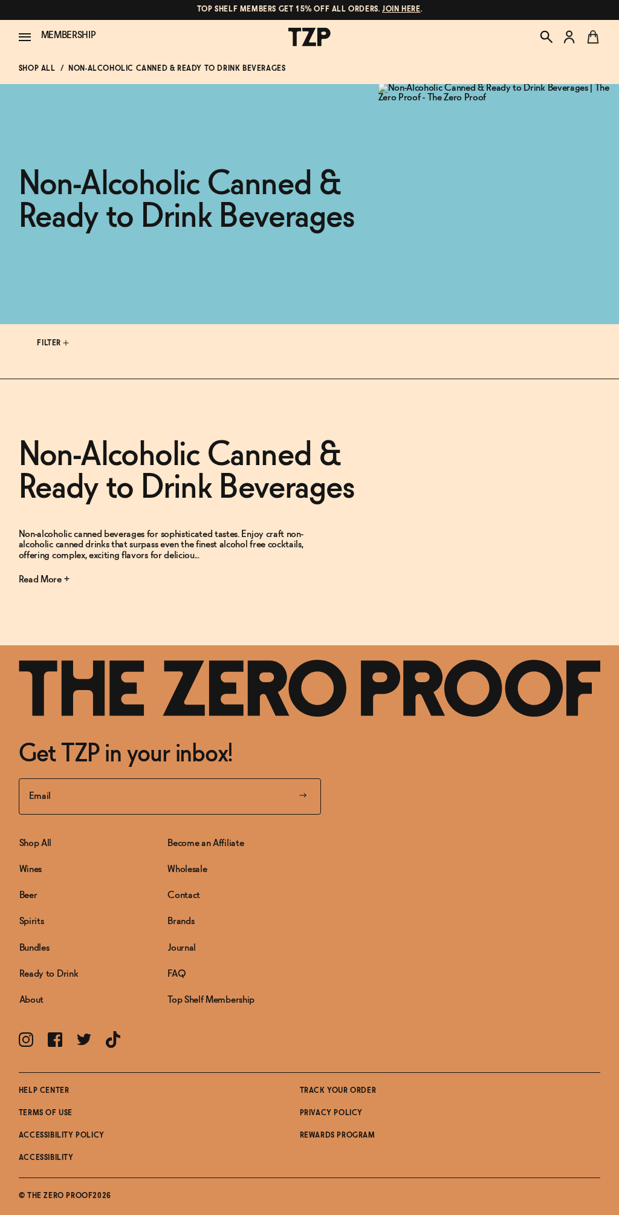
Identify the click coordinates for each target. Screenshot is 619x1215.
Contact (183, 895)
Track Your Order (338, 1091)
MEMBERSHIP (68, 35)
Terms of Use (46, 1113)
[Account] (569, 37)
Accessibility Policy (62, 1135)
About (31, 1000)
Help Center (44, 1091)
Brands (180, 921)
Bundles (34, 948)
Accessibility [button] (46, 1158)
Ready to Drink (49, 974)
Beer (28, 895)
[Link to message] (309, 10)
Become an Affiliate (205, 843)
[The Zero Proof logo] (309, 37)
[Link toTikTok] (113, 1039)
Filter (50, 343)
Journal (181, 948)
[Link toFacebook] (55, 1039)
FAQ (176, 974)
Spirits (31, 921)
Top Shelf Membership (210, 1000)
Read (30, 579)
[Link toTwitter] (84, 1039)
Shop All (37, 69)
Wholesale (187, 869)
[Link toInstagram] (26, 1039)
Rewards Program (337, 1135)
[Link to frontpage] (310, 688)
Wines (30, 869)
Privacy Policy (331, 1113)
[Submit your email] (303, 796)
